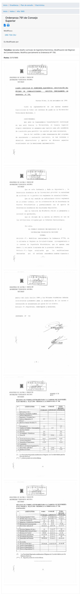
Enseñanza (14, 5)
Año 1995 (20, 11)
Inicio (5, 5)
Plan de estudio (27, 5)
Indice (12, 11)
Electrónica (39, 5)
